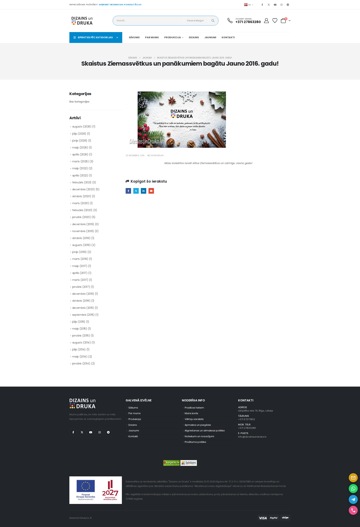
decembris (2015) (83, 308)
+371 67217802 (246, 419)
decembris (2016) (83, 294)
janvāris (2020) (81, 217)
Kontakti (228, 37)
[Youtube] (275, 4)
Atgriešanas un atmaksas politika (205, 430)
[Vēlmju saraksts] (275, 20)
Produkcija (172, 37)
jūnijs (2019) (79, 252)
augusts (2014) (81, 342)
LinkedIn (143, 190)
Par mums (152, 37)
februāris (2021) (82, 182)
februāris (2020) (82, 210)
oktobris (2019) (81, 238)
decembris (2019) (83, 224)
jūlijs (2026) (79, 134)
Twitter (136, 190)
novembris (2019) (83, 231)
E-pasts (151, 190)
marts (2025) (80, 161)
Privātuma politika (195, 442)
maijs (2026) (80, 147)
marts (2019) (80, 259)
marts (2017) (80, 280)
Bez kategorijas (155, 155)
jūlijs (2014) (79, 349)
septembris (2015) (83, 315)
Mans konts (191, 413)
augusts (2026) (82, 126)
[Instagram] (281, 4)
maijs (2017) (79, 266)
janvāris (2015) (81, 335)
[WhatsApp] (353, 488)
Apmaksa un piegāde (198, 425)
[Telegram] (287, 4)
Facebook (128, 190)
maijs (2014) (80, 356)
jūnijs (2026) (79, 140)
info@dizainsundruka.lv (252, 437)
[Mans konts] (266, 20)
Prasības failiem (194, 407)
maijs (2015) (79, 329)
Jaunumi (210, 37)
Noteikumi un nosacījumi (199, 436)
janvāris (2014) (81, 363)
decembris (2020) (83, 189)
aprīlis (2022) (80, 175)
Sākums (134, 37)
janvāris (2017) (81, 287)
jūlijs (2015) (78, 322)
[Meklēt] (213, 20)
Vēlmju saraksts (194, 419)
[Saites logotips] (82, 20)
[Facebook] (262, 4)
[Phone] (353, 510)
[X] (268, 4)
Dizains (194, 37)
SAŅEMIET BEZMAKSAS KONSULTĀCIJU (120, 4)
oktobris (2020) (81, 196)
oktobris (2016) (81, 301)
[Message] (353, 477)
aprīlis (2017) (80, 273)
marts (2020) (80, 203)
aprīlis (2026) (80, 154)
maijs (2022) (80, 168)
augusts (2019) (81, 245)
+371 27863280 (247, 428)
